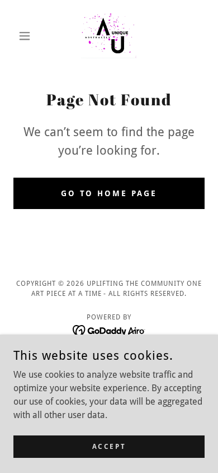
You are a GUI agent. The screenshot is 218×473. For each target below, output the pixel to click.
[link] (109, 35)
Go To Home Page (109, 193)
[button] (27, 36)
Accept (109, 446)
